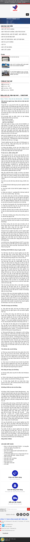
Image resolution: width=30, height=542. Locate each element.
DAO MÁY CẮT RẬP (9, 459)
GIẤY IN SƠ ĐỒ (8, 456)
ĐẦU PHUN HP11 (8, 461)
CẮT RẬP (6, 464)
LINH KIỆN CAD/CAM (9, 462)
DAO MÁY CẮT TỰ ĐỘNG (10, 458)
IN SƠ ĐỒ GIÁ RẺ (8, 449)
